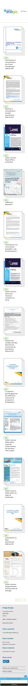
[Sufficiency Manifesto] (13, 182)
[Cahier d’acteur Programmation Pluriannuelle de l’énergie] (13, 564)
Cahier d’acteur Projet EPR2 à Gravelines (10, 160)
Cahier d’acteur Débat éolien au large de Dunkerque (11, 494)
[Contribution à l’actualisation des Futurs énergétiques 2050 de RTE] (13, 40)
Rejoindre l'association (9, 644)
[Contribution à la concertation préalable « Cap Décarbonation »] (13, 225)
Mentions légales (7, 671)
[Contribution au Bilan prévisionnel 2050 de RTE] (13, 517)
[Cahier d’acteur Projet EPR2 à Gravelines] (13, 137)
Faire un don (6, 642)
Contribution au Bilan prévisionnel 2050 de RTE (11, 541)
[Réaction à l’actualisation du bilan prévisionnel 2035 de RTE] (13, 89)
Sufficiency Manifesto (9, 203)
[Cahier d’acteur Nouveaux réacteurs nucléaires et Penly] (13, 271)
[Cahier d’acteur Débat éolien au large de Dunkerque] (13, 471)
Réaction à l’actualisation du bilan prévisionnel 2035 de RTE (10, 113)
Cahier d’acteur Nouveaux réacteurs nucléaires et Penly (10, 296)
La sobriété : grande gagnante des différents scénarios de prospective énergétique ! (11, 396)
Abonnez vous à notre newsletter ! (14, 678)
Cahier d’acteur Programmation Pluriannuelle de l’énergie (11, 587)
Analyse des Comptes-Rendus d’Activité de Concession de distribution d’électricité (11, 346)
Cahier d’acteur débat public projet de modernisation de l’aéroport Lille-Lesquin (10, 445)
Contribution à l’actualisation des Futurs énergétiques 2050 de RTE (10, 64)
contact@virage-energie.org (10, 632)
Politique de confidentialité (10, 668)
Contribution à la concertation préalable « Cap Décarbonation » (11, 248)
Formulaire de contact (9, 651)
